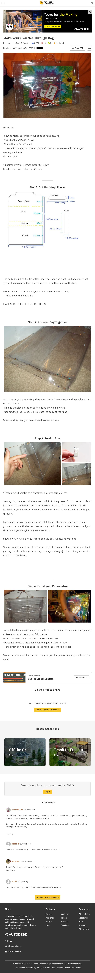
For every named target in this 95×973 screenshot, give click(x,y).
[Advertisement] (47, 21)
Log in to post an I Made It (47, 709)
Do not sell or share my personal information (35, 967)
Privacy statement (58, 963)
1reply (10, 834)
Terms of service (41, 963)
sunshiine (16, 861)
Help (81, 921)
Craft (18, 43)
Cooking (64, 914)
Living (64, 918)
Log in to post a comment (47, 897)
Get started (83, 918)
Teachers (65, 925)
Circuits (49, 914)
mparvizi (9, 43)
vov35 (14, 881)
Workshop (50, 918)
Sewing (26, 43)
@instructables (15, 946)
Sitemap (82, 925)
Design (49, 921)
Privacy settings (75, 963)
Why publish (84, 914)
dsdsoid (15, 844)
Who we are (84, 929)
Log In (47, 791)
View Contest (81, 677)
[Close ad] (90, 12)
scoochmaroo (17, 810)
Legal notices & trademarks (69, 967)
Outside (64, 921)
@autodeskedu (14, 951)
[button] (3, 3)
